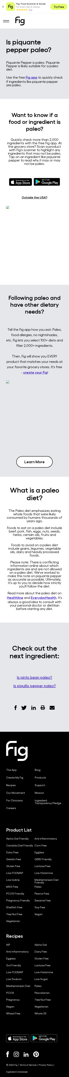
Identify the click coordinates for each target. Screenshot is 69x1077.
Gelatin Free (13, 859)
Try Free (59, 6)
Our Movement (15, 792)
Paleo (38, 886)
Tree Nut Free (14, 914)
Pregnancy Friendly (18, 900)
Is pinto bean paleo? (34, 677)
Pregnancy (13, 999)
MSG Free (12, 886)
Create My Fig (14, 777)
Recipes (11, 785)
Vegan (38, 914)
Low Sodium (14, 979)
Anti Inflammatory (45, 838)
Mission (39, 792)
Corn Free (40, 845)
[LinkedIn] (26, 1054)
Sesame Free (42, 900)
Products (40, 777)
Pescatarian (42, 992)
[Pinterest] (36, 1054)
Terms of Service (28, 1064)
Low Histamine (43, 873)
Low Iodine (13, 880)
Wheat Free (13, 1013)
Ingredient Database (17, 1071)
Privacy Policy (46, 1064)
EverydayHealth (43, 597)
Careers (11, 808)
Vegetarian (13, 921)
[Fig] (20, 21)
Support (40, 785)
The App (11, 770)
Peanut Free (41, 893)
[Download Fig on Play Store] (44, 1038)
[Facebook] (7, 1054)
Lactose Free (42, 866)
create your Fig (35, 372)
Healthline (15, 597)
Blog (37, 770)
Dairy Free (12, 852)
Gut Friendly (13, 965)
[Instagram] (16, 1054)
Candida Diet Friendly (19, 845)
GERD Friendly (43, 859)
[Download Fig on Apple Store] (17, 1038)
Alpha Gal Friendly (17, 838)
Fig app (31, 77)
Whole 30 (40, 1013)
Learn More (34, 461)
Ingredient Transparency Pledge (48, 801)
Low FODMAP (14, 873)
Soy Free (39, 907)
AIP (8, 944)
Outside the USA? (34, 197)
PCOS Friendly (15, 893)
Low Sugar (41, 979)
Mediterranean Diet (18, 986)
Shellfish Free (14, 907)
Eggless (39, 852)
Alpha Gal (40, 944)
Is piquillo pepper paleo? (34, 685)
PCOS (10, 992)
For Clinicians (14, 800)
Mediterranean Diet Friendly (46, 881)
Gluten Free (13, 866)
